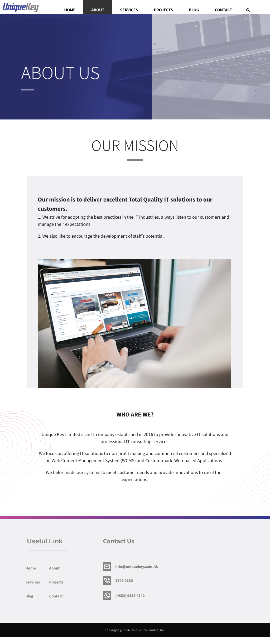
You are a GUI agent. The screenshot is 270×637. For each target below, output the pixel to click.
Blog (194, 10)
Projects (163, 10)
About (97, 10)
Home (69, 10)
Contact (223, 10)
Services (129, 10)
